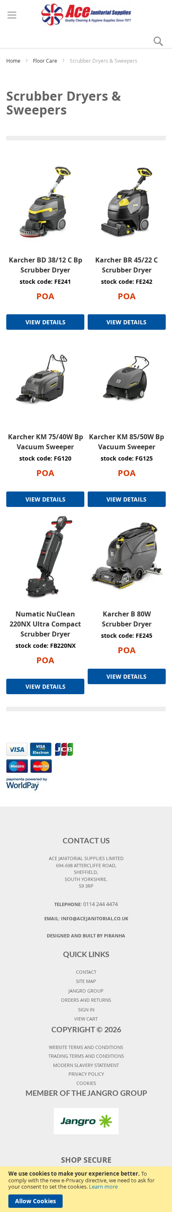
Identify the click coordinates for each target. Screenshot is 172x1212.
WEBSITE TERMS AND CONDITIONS (86, 1047)
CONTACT (86, 972)
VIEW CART (86, 1019)
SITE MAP (86, 981)
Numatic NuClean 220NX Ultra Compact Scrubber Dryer (45, 624)
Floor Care (45, 60)
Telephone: (86, 904)
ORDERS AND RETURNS (86, 1000)
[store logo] (86, 13)
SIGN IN (86, 1009)
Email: (86, 918)
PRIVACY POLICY (86, 1074)
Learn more (103, 1186)
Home (14, 60)
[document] (86, 1189)
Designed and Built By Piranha (86, 935)
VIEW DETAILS (45, 322)
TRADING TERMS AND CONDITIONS (86, 1056)
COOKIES (86, 1083)
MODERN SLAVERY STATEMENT (86, 1065)
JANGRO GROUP (86, 991)
